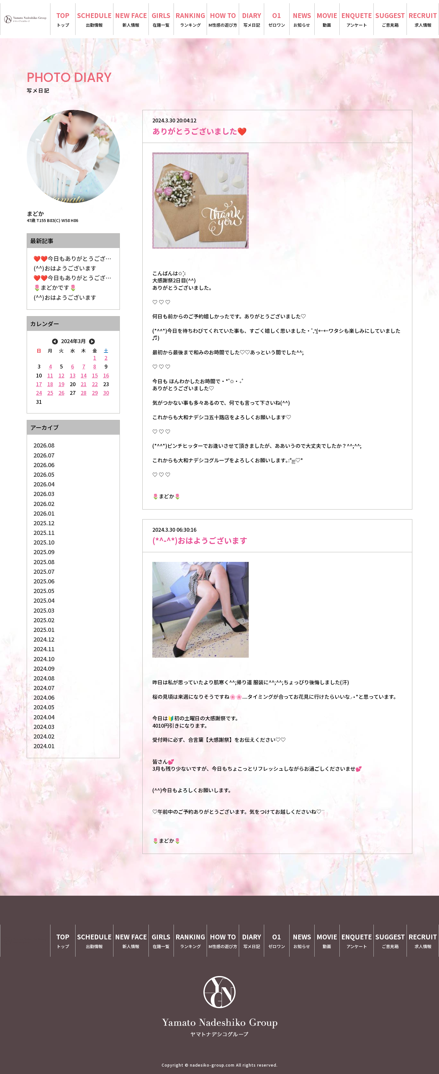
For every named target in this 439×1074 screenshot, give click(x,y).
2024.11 (43, 648)
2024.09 (43, 668)
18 (50, 384)
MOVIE (327, 19)
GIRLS (161, 19)
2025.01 (43, 629)
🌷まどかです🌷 (54, 287)
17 (39, 384)
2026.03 (43, 493)
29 (95, 392)
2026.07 (43, 455)
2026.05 (43, 474)
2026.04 (43, 484)
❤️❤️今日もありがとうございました (81, 258)
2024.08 (43, 678)
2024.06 (43, 697)
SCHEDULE (94, 19)
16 (106, 375)
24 (39, 392)
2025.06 (43, 581)
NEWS (302, 19)
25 (50, 392)
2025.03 (43, 610)
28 (83, 392)
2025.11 (43, 532)
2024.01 (43, 745)
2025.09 (43, 551)
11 (50, 375)
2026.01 (43, 513)
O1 (276, 19)
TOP (62, 19)
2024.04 (43, 717)
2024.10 (43, 658)
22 (95, 384)
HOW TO (223, 19)
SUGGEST (390, 19)
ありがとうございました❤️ (199, 131)
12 (61, 375)
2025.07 (43, 571)
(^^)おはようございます (64, 268)
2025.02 (43, 620)
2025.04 (43, 600)
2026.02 (43, 503)
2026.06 (43, 464)
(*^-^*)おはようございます (199, 540)
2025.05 (43, 590)
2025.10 (43, 542)
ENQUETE (356, 19)
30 (106, 392)
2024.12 (43, 639)
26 (61, 392)
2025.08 (43, 561)
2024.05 (43, 707)
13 (73, 375)
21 (83, 384)
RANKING (190, 19)
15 (95, 375)
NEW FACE (131, 19)
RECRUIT (422, 19)
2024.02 (43, 736)
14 (83, 375)
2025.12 (43, 523)
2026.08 (43, 445)
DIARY (251, 19)
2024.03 (43, 726)
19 (61, 384)
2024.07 (43, 687)
